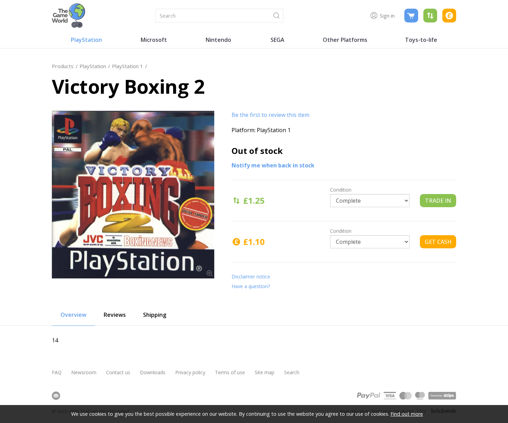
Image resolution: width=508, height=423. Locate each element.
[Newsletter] (56, 395)
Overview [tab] (73, 315)
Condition (340, 189)
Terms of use (230, 372)
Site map (264, 372)
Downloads (153, 372)
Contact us (118, 372)
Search (291, 372)
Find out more (407, 414)
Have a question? (251, 286)
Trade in (438, 200)
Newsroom (83, 372)
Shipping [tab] (154, 315)
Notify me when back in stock (273, 165)
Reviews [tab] (115, 315)
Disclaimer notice (251, 276)
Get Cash (438, 242)
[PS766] (133, 194)
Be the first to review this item (270, 115)
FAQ (57, 372)
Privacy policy (190, 372)
